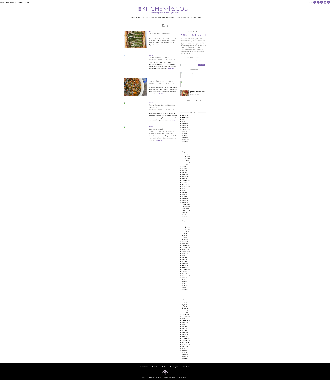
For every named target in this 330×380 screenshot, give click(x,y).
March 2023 (185, 153)
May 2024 (184, 133)
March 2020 (185, 222)
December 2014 (186, 338)
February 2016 (185, 311)
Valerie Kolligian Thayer (157, 36)
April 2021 (184, 196)
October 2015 (185, 318)
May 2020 (184, 218)
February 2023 (185, 155)
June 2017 (184, 281)
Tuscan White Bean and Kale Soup (162, 81)
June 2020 (184, 216)
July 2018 (184, 255)
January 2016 (185, 313)
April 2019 (184, 238)
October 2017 (185, 273)
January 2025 (185, 127)
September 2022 (186, 163)
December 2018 (186, 245)
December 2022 (186, 157)
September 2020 (186, 210)
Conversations (196, 17)
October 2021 (185, 184)
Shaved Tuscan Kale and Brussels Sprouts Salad (162, 106)
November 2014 (186, 340)
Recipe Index (140, 17)
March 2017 (185, 287)
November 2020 (186, 206)
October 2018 (185, 249)
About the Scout (11, 2)
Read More (159, 45)
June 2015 (184, 326)
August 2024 (185, 131)
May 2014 (184, 352)
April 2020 (184, 220)
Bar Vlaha (192, 82)
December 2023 (186, 143)
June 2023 (184, 149)
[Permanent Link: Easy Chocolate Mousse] (184, 78)
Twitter (155, 367)
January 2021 (185, 202)
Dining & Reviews (152, 17)
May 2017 (184, 283)
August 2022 (185, 165)
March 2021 (185, 198)
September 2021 (186, 186)
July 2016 (184, 301)
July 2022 (184, 166)
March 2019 (185, 239)
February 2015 (185, 334)
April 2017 (184, 285)
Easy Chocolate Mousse (196, 73)
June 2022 (184, 168)
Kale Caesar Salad (156, 129)
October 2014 (185, 342)
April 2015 (184, 330)
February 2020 (185, 224)
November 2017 (186, 271)
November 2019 (186, 230)
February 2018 (185, 265)
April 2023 (184, 151)
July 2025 (184, 121)
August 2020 (185, 212)
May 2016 (184, 305)
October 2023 (185, 147)
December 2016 (186, 291)
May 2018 (184, 259)
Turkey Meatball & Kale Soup (160, 57)
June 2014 (184, 350)
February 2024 (185, 139)
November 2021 (186, 182)
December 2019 (186, 228)
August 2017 (185, 277)
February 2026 (185, 115)
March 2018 (185, 263)
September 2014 (186, 344)
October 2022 (185, 161)
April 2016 (184, 307)
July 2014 (184, 348)
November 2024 (186, 129)
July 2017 (184, 279)
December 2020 (186, 204)
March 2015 (185, 332)
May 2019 (184, 236)
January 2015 (185, 336)
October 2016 (185, 295)
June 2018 (184, 257)
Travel (178, 17)
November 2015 (186, 316)
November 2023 (186, 145)
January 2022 (185, 178)
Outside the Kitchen (166, 17)
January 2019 (185, 243)
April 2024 (184, 135)
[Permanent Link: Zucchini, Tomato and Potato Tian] (184, 96)
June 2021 (184, 192)
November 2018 (186, 247)
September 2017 (186, 275)
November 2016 (186, 293)
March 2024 (185, 137)
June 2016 (184, 303)
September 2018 (186, 251)
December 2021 (186, 180)
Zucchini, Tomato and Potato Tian (197, 92)
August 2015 (185, 322)
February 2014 (185, 356)
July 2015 (184, 324)
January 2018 (185, 267)
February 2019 (185, 241)
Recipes (131, 17)
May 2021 (184, 194)
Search (27, 2)
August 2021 (185, 188)
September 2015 (186, 320)
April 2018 (184, 261)
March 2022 (185, 174)
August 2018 (185, 253)
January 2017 (185, 289)
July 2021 (184, 190)
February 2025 (185, 125)
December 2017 (186, 269)
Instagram (175, 367)
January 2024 (185, 141)
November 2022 (186, 159)
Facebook (144, 367)
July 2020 (184, 214)
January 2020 (185, 226)
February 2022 (185, 176)
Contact (20, 2)
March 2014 (185, 354)
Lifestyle (185, 17)
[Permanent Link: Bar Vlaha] (184, 87)
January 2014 (185, 358)
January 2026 (185, 117)
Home (2, 2)
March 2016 (185, 309)
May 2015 (184, 328)
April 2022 (184, 172)
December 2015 (186, 314)
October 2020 (185, 208)
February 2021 (185, 200)
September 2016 (186, 297)
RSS (164, 367)
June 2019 (184, 234)
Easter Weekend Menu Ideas (159, 33)
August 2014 (185, 346)
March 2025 (185, 123)
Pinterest (187, 367)
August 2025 (185, 119)
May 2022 (184, 170)
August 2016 (185, 299)
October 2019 (185, 232)
